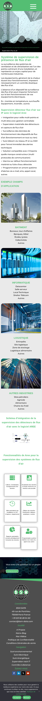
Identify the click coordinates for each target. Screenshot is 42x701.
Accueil (4, 47)
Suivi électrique (21, 655)
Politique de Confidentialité (21, 640)
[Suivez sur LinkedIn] (19, 673)
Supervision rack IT (21, 661)
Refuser (27, 697)
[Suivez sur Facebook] (14, 673)
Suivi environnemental (21, 651)
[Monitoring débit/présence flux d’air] (21, 442)
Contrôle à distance (21, 665)
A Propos (21, 630)
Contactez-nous (12, 571)
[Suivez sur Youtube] (28, 673)
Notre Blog (21, 633)
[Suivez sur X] (23, 673)
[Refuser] (39, 691)
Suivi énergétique (21, 658)
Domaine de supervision (13, 47)
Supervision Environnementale (30, 47)
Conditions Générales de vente (21, 643)
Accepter (16, 697)
